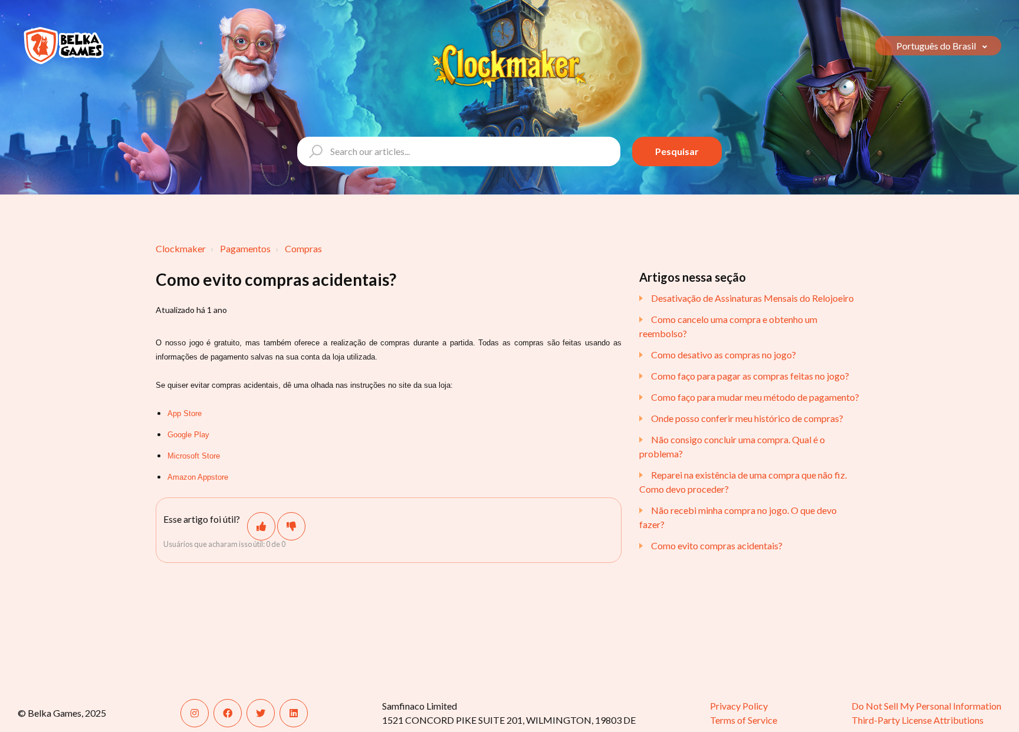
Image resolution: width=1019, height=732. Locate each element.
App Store (184, 413)
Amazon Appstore (197, 477)
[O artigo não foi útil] (291, 526)
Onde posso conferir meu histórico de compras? (747, 418)
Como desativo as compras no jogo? (723, 354)
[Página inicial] (64, 46)
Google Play (188, 434)
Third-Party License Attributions (918, 720)
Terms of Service (743, 720)
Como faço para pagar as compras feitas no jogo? (750, 375)
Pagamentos (245, 248)
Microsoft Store (193, 455)
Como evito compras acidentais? (717, 545)
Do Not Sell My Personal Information (926, 705)
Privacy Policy (739, 705)
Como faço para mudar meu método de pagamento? (755, 397)
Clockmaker (181, 248)
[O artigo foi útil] (261, 526)
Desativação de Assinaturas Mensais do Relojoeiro (752, 298)
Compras (303, 248)
